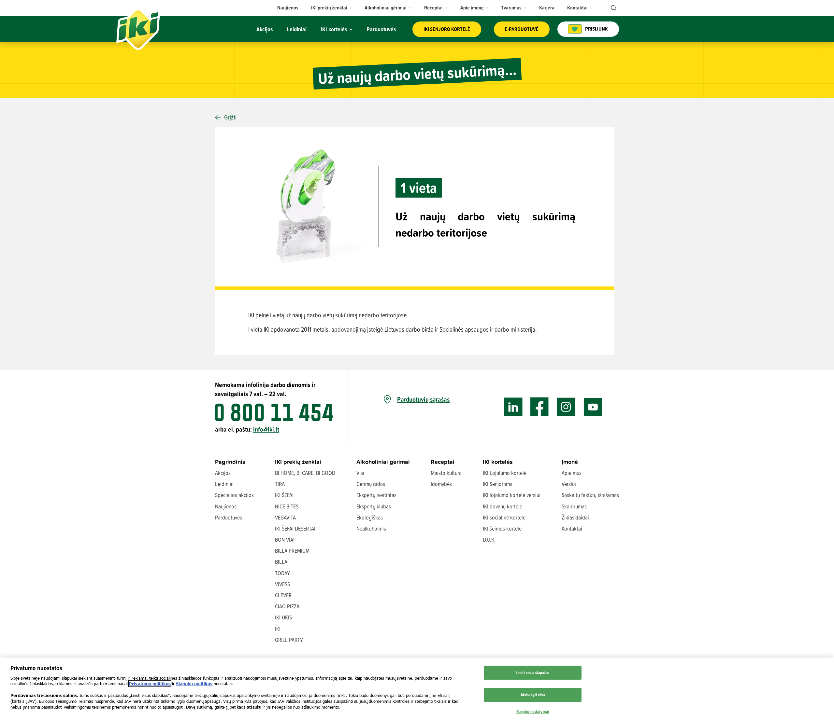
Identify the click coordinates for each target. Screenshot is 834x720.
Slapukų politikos (194, 683)
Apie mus (572, 473)
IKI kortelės (498, 462)
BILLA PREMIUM (292, 551)
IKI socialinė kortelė (504, 517)
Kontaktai (572, 528)
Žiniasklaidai (575, 517)
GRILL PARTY (289, 640)
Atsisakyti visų (533, 694)
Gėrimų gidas (370, 484)
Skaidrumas (574, 506)
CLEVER (283, 595)
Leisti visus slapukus (533, 672)
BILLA (281, 562)
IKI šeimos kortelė (502, 528)
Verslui (569, 484)
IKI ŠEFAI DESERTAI (295, 528)
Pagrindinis (230, 462)
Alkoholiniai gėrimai (383, 462)
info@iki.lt (266, 429)
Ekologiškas (369, 517)
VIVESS (282, 584)
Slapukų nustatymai (532, 711)
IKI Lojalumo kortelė (504, 473)
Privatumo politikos (150, 683)
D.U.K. (489, 539)
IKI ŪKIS (283, 617)
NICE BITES (286, 506)
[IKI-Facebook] (539, 407)
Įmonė (570, 462)
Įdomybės (441, 484)
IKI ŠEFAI (284, 495)
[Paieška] (613, 8)
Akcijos (223, 473)
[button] (332, 8)
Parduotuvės (228, 517)
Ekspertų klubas (373, 506)
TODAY (282, 573)
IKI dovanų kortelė (502, 506)
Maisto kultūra (446, 473)
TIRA (280, 484)
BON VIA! (285, 539)
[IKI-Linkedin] (513, 407)
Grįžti (230, 117)
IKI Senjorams (497, 484)
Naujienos (226, 506)
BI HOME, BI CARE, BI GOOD (305, 473)
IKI (277, 629)
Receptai (442, 462)
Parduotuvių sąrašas (423, 399)
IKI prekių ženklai (298, 462)
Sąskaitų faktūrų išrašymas (590, 495)
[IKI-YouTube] (592, 407)
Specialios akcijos (234, 495)
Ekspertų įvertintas (376, 495)
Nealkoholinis (371, 528)
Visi (360, 473)
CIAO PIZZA (287, 606)
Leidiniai (224, 484)
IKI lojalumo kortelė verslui (511, 495)
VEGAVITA (285, 517)
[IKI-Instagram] (566, 407)
